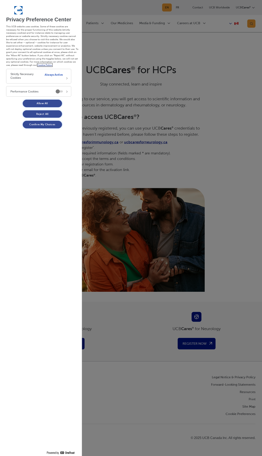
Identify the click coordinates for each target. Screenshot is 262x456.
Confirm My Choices (42, 124)
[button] (38, 76)
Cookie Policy (44, 65)
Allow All (42, 103)
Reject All (42, 114)
